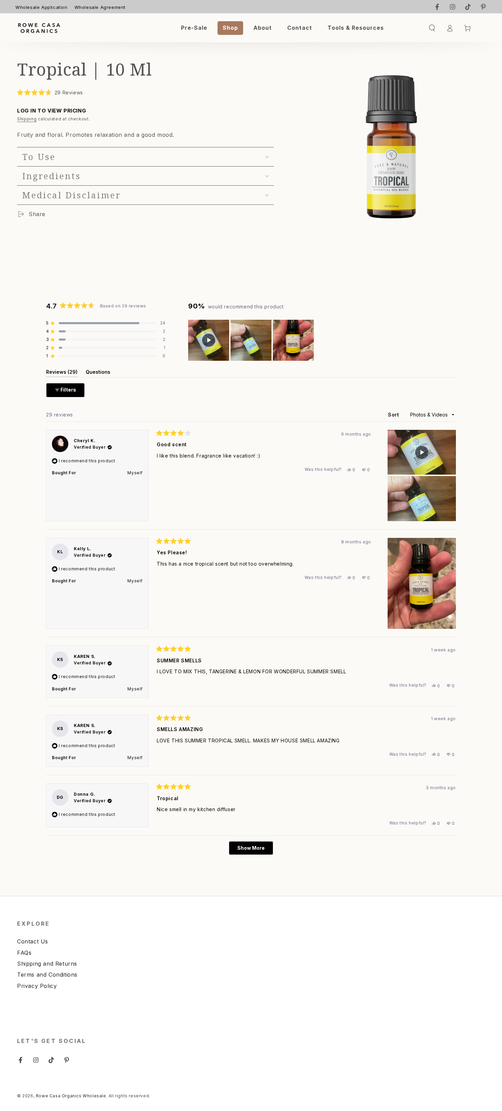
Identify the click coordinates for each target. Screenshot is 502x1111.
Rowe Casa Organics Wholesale (71, 1095)
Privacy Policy (37, 985)
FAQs (24, 952)
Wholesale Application (41, 7)
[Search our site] (432, 28)
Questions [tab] (98, 373)
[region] (251, 340)
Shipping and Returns (47, 963)
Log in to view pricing (51, 110)
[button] (50, 92)
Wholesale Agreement (100, 7)
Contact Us (32, 941)
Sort (394, 415)
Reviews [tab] (62, 373)
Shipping (27, 118)
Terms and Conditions (47, 974)
